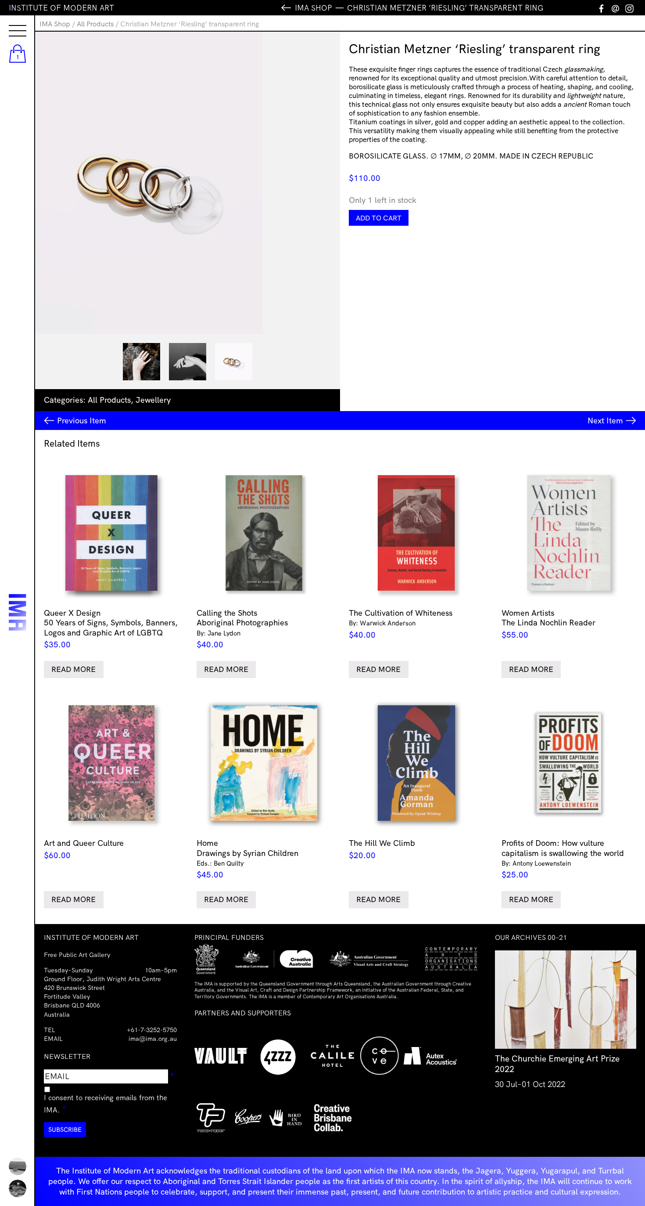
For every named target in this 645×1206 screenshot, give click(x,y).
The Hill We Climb (382, 849)
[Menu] (9, 22)
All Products (95, 23)
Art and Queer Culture (84, 849)
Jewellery (153, 400)
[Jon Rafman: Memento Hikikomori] (17, 1188)
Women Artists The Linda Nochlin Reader (548, 624)
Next (605, 420)
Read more (73, 669)
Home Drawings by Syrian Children (247, 859)
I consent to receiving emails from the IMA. (105, 1104)
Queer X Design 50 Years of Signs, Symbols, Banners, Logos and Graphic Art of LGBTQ (111, 629)
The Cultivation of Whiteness (400, 624)
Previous (81, 420)
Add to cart (378, 217)
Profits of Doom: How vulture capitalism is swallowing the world (563, 859)
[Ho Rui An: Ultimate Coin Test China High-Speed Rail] (17, 1166)
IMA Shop (54, 23)
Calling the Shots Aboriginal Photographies (242, 629)
